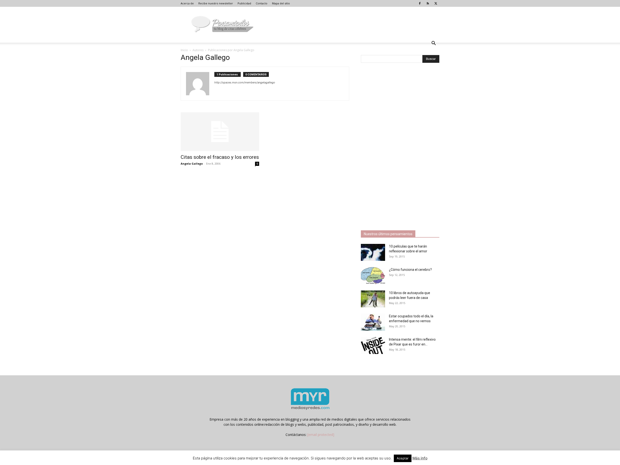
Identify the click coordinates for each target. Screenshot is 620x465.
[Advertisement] (397, 147)
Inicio (184, 50)
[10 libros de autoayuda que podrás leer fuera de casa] (373, 298)
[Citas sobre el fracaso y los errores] (220, 131)
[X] (435, 3)
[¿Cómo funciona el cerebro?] (373, 275)
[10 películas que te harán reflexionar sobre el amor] (373, 252)
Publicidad (244, 3)
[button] (433, 43)
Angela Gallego (192, 163)
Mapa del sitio (281, 3)
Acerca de (187, 3)
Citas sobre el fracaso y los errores (220, 157)
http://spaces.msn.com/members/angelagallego (244, 82)
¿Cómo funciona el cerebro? (410, 270)
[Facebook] (419, 3)
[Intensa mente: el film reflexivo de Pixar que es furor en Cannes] (373, 345)
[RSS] (427, 3)
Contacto (261, 3)
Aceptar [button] (403, 458)
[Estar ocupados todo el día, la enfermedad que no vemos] (373, 322)
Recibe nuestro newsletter (215, 3)
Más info (419, 458)
